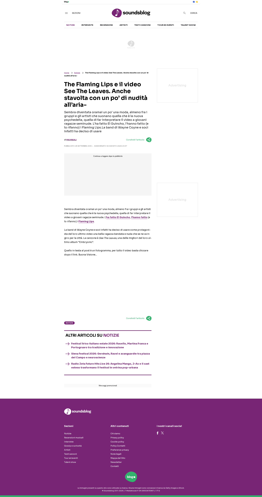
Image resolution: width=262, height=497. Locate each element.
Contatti (115, 466)
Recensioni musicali (73, 437)
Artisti (124, 25)
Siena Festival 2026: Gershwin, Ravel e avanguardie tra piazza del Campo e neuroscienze (110, 355)
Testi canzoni (142, 25)
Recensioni (106, 25)
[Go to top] (226, 488)
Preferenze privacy (120, 450)
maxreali (71, 140)
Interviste (87, 25)
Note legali (116, 454)
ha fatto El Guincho (118, 217)
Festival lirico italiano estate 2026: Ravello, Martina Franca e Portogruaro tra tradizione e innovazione (109, 345)
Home (66, 73)
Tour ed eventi (165, 25)
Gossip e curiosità (73, 446)
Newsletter (116, 462)
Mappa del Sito (118, 458)
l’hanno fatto (139, 217)
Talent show (188, 25)
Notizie (70, 25)
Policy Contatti (118, 446)
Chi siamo (115, 433)
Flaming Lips (86, 221)
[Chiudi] (255, 7)
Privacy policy (117, 437)
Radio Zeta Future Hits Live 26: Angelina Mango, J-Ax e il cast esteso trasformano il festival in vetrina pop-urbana (110, 365)
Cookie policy (117, 442)
